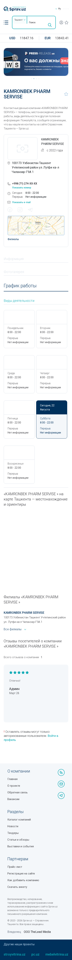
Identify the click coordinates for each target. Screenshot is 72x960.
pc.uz (35, 954)
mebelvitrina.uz (56, 954)
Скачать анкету (17, 887)
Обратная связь (17, 792)
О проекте (13, 785)
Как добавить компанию (23, 880)
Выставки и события (20, 846)
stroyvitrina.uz (14, 954)
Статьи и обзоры (18, 839)
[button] (6, 22)
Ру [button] (59, 8)
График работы (20, 285)
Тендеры (13, 833)
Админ (14, 689)
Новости (12, 826)
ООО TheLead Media (37, 932)
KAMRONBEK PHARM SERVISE (24, 612)
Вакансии (13, 799)
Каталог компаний (19, 819)
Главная (12, 779)
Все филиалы (12, 629)
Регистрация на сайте (21, 873)
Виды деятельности (19, 301)
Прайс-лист (14, 867)
